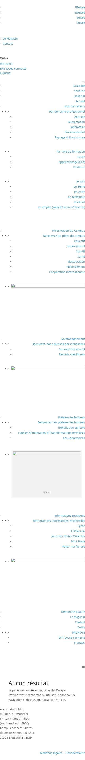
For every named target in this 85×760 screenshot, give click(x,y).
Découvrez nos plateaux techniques (61, 422)
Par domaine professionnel (67, 111)
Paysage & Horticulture (70, 137)
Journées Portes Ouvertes (68, 536)
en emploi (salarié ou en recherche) (61, 207)
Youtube (79, 91)
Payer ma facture (73, 546)
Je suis (80, 181)
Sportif (80, 251)
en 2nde (79, 192)
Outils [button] (81, 627)
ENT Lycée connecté (13, 68)
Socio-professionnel (72, 349)
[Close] (83, 667)
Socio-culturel (76, 246)
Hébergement (76, 267)
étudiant (79, 202)
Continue (79, 167)
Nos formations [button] (75, 106)
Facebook (79, 86)
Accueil (80, 101)
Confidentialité (75, 753)
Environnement (75, 132)
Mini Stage (78, 541)
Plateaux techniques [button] (71, 417)
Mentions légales (51, 753)
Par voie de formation (71, 151)
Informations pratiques (69, 515)
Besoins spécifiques (72, 354)
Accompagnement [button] (73, 339)
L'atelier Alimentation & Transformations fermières (51, 433)
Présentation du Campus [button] (68, 230)
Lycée (81, 157)
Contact (8, 43)
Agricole (79, 117)
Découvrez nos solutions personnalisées (58, 344)
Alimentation (76, 122)
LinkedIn (79, 96)
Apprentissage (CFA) (72, 162)
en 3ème (79, 186)
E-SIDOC (5, 73)
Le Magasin (10, 38)
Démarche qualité (73, 612)
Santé (81, 256)
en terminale (76, 197)
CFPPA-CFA (78, 531)
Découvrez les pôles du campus (64, 236)
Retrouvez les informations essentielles (59, 521)
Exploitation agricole (71, 427)
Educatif (79, 241)
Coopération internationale (67, 272)
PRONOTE (6, 64)
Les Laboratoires (74, 438)
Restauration (76, 261)
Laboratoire (77, 127)
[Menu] (83, 81)
